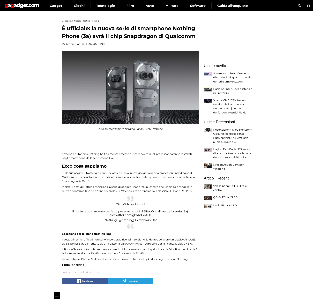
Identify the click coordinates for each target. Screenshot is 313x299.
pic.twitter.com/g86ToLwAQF (130, 215)
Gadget (56, 6)
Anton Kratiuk (75, 44)
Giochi (79, 6)
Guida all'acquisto (232, 6)
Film (130, 6)
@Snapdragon (133, 204)
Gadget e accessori (74, 272)
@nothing (77, 264)
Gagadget (22, 4)
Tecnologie (105, 6)
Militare (172, 6)
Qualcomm (94, 272)
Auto (150, 6)
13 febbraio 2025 (146, 220)
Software (198, 6)
